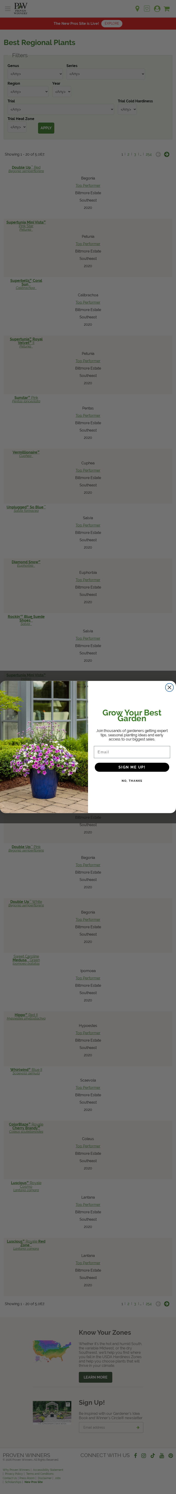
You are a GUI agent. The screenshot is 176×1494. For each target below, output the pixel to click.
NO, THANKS (132, 780)
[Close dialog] (169, 687)
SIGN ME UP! (132, 767)
